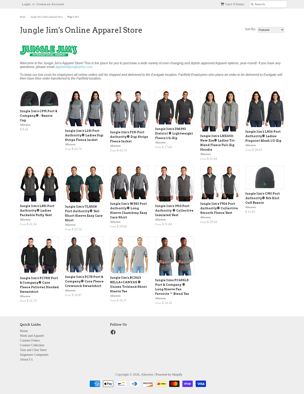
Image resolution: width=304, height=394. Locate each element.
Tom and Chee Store (33, 350)
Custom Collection (32, 345)
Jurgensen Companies (34, 354)
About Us (26, 359)
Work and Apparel (32, 335)
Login (26, 4)
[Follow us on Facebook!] (114, 333)
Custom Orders (30, 340)
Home (24, 331)
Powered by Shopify (169, 374)
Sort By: (250, 29)
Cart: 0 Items (234, 4)
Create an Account (50, 4)
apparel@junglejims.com (73, 67)
